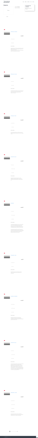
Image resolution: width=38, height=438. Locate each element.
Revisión (7, 16)
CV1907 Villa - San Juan (13, 342)
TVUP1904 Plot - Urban (13, 255)
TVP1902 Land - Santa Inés (14, 31)
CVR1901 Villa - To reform (14, 392)
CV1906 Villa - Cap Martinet (14, 296)
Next (17, 431)
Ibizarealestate (6, 2)
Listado (4, 16)
